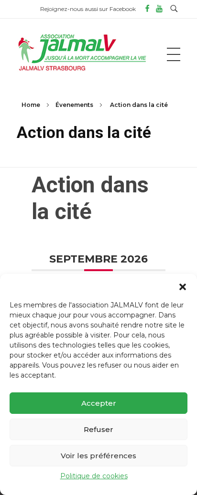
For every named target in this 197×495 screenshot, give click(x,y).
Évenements (74, 104)
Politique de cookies (94, 476)
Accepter (98, 403)
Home (31, 104)
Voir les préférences (98, 455)
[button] (182, 286)
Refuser (98, 429)
